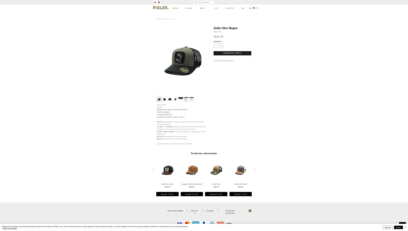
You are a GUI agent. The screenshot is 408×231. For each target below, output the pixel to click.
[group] (204, 177)
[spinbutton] (218, 46)
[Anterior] (153, 170)
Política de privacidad (10, 228)
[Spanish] (155, 2)
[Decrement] (215, 46)
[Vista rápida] (167, 170)
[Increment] (221, 46)
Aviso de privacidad (175, 211)
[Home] (250, 8)
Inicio (159, 19)
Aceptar (398, 227)
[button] (257, 8)
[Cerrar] (405, 227)
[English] (159, 2)
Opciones (388, 227)
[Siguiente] (255, 170)
